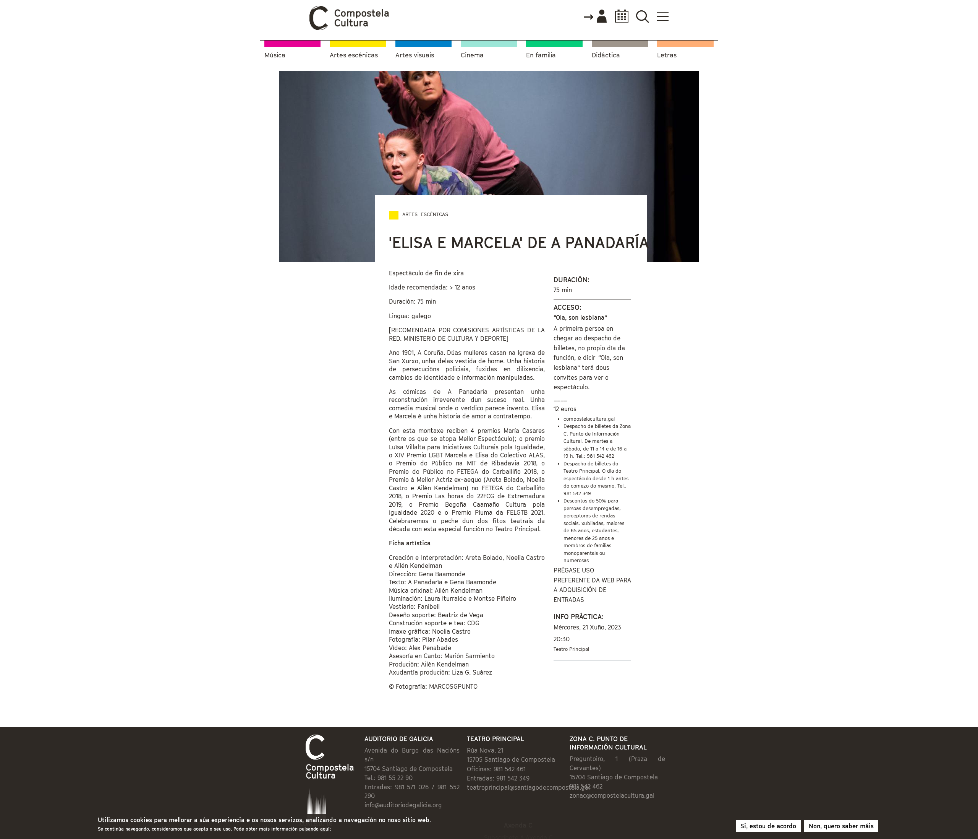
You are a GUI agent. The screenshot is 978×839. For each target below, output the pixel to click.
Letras (667, 55)
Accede (595, 17)
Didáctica (606, 55)
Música (274, 55)
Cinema (472, 55)
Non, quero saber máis (841, 826)
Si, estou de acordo (768, 826)
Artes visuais (414, 55)
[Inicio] (349, 28)
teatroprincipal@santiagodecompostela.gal (528, 787)
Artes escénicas (354, 55)
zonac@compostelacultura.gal (612, 795)
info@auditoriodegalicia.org (403, 805)
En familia (541, 55)
